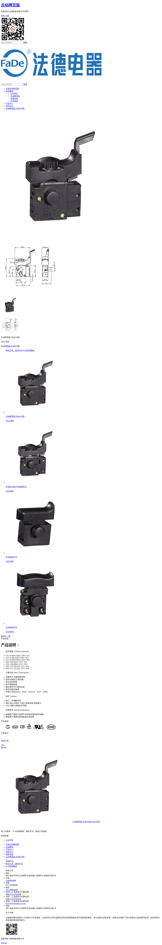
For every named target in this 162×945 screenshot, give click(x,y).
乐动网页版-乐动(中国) (15, 108)
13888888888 (11, 880)
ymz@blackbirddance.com (16, 904)
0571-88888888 (12, 890)
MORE (4, 747)
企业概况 (9, 91)
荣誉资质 (9, 854)
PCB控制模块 (29, 350)
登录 (3, 16)
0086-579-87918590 (13, 899)
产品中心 (9, 104)
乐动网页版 (10, 5)
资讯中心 (9, 106)
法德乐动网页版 (12, 89)
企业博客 (9, 840)
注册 (7, 16)
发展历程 (14, 99)
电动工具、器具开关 (14, 350)
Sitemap (4, 943)
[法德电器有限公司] (51, 82)
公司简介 (14, 94)
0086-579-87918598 (13, 894)
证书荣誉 (14, 101)
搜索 (25, 42)
